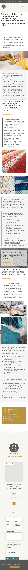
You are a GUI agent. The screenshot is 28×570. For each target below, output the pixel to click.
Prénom (7, 521)
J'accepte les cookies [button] (14, 566)
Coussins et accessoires (13, 420)
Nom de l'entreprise (18, 525)
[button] (1, 185)
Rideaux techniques (11, 416)
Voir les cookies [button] (5, 567)
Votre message (10, 531)
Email (7, 524)
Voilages (8, 418)
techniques (15, 358)
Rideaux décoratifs (11, 414)
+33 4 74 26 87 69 (14, 498)
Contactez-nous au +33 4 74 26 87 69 (14, 1)
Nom (16, 521)
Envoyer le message (12, 558)
